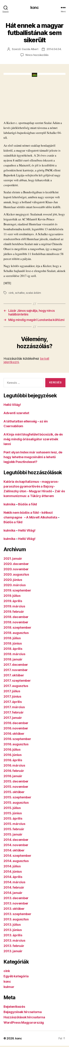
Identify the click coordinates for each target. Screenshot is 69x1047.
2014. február (14, 887)
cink (11, 292)
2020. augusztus (16, 574)
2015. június (13, 813)
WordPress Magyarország (24, 1022)
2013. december (16, 898)
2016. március (14, 765)
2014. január (13, 893)
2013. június (13, 930)
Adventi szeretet (16, 413)
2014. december (16, 840)
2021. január (13, 558)
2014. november (16, 845)
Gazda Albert (30, 49)
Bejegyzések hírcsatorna (23, 1012)
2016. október (14, 733)
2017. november (16, 670)
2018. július (12, 638)
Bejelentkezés (14, 1006)
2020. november (16, 569)
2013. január (13, 951)
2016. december (16, 723)
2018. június (13, 643)
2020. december (16, 564)
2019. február (14, 611)
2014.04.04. (54, 49)
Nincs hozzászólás (36, 55)
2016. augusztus (16, 744)
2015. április (13, 818)
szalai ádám (33, 292)
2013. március (14, 940)
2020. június (13, 580)
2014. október (14, 850)
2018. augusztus (16, 633)
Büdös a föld (27, 504)
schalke (20, 292)
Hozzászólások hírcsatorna (24, 1017)
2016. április (13, 760)
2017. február (14, 712)
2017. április (13, 702)
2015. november (16, 786)
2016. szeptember (17, 739)
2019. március (14, 606)
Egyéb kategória (16, 976)
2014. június (13, 871)
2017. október (14, 675)
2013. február (14, 946)
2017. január (13, 718)
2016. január (13, 776)
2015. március (14, 824)
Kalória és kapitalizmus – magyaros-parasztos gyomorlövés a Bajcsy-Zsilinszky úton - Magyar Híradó (31, 486)
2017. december (16, 664)
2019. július (12, 596)
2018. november (16, 622)
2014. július (12, 866)
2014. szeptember (17, 855)
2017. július (12, 691)
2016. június (13, 755)
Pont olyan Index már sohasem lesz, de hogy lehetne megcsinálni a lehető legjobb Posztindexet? (33, 457)
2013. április (13, 935)
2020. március (15, 585)
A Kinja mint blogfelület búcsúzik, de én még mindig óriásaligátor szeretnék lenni (33, 439)
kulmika (9, 504)
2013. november (16, 903)
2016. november (16, 728)
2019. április (13, 601)
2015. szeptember (17, 797)
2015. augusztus (16, 802)
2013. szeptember (17, 914)
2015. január (13, 834)
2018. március (14, 654)
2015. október (14, 792)
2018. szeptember (17, 627)
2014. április (13, 877)
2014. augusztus (16, 861)
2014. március (14, 882)
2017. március (14, 707)
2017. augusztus (16, 686)
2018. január (13, 659)
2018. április (13, 649)
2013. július (12, 924)
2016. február (14, 771)
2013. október (14, 908)
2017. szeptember (17, 680)
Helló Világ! (12, 405)
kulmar (9, 987)
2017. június (12, 696)
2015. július (12, 808)
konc (34, 7)
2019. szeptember (17, 590)
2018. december (16, 617)
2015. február (14, 829)
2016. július (12, 749)
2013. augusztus (16, 919)
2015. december (16, 781)
